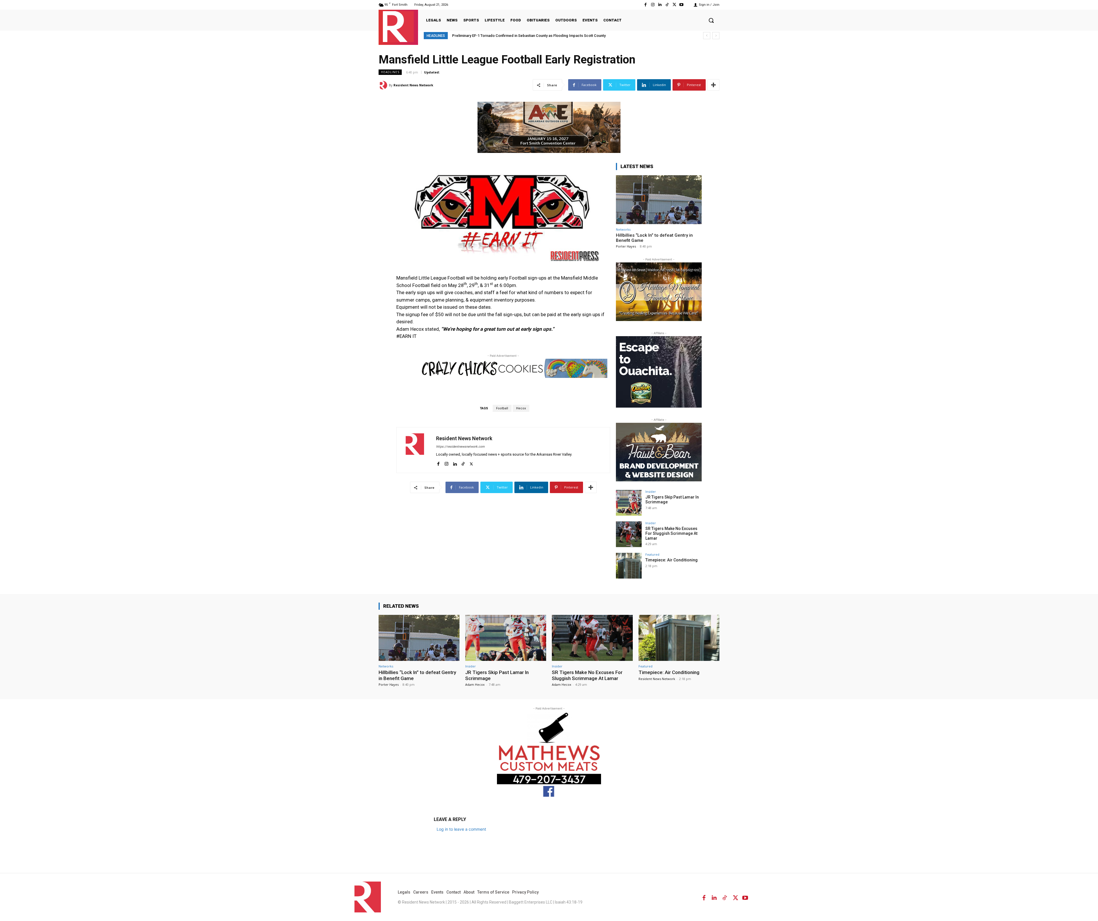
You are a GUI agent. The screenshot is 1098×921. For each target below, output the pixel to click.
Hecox (521, 408)
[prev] (706, 35)
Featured (652, 554)
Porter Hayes (626, 246)
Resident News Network (413, 85)
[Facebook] (645, 4)
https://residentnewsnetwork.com (460, 446)
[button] (711, 20)
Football (502, 408)
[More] (713, 85)
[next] (715, 35)
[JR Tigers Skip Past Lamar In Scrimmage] (629, 503)
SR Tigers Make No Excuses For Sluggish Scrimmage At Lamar (671, 533)
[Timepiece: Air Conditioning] (629, 566)
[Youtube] (681, 4)
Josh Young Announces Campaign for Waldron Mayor (498, 35)
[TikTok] (667, 4)
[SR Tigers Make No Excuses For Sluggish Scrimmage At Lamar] (629, 534)
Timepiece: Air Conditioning (671, 560)
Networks (623, 229)
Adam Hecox (475, 684)
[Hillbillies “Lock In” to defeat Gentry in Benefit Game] (659, 199)
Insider (650, 491)
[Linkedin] (659, 4)
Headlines (390, 72)
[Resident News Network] (398, 26)
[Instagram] (652, 4)
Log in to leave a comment (461, 829)
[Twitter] (674, 4)
